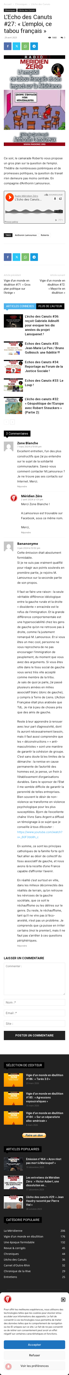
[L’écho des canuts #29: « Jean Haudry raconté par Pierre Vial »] (13, 1202)
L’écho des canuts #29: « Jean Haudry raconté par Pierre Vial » (45, 1201)
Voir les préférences (35, 1366)
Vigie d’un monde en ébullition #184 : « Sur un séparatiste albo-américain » (44, 1117)
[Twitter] (16, 46)
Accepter (34, 1344)
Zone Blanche (27, 443)
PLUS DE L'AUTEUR (50, 306)
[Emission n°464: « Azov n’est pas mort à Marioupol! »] (13, 1164)
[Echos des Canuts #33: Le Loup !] (13, 385)
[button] (63, 1300)
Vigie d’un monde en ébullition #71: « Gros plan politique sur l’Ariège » (17, 286)
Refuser (34, 1355)
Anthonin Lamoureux (26, 235)
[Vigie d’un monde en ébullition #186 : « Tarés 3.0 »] (13, 1080)
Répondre (22, 486)
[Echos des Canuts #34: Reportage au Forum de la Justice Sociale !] (13, 366)
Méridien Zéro (31, 496)
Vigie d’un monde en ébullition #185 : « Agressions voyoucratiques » (44, 1097)
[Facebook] (8, 46)
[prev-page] (6, 422)
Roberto (45, 235)
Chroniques (21, 4)
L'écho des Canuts (40, 4)
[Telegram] (34, 46)
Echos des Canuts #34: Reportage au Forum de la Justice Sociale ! (44, 366)
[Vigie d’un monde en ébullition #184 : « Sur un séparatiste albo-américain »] (13, 1118)
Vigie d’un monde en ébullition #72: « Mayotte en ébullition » (52, 286)
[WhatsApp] (25, 46)
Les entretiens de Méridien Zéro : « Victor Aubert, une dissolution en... (43, 1181)
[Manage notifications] (8, 1366)
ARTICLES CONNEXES (20, 306)
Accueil (8, 4)
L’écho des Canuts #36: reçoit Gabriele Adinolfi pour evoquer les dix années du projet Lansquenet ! (42, 325)
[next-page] (12, 422)
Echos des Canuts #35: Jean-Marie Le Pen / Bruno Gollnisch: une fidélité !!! (44, 348)
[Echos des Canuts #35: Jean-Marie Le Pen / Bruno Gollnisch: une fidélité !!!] (13, 348)
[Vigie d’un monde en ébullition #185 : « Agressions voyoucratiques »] (13, 1098)
